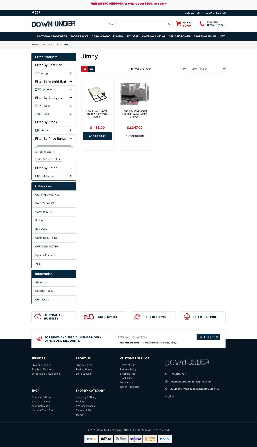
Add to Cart (97, 135)
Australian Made (40, 405)
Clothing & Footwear (47, 194)
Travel (79, 414)
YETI (38, 263)
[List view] (91, 69)
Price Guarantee (40, 401)
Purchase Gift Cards (42, 397)
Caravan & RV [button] (101, 36)
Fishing (39, 220)
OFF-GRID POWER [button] (179, 36)
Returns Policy (44, 290)
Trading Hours (84, 369)
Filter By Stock (46, 122)
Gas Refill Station (41, 369)
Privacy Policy (169, 343)
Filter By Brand (46, 168)
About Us (41, 282)
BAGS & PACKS (44, 203)
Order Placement (130, 386)
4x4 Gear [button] (132, 36)
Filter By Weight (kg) (50, 81)
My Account (127, 382)
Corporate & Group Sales (45, 373)
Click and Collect (41, 364)
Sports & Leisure (45, 255)
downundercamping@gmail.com (191, 381)
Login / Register (216, 12)
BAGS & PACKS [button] (79, 36)
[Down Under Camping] (53, 23)
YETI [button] (223, 36)
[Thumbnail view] (84, 69)
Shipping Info (127, 373)
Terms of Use (127, 364)
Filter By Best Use (48, 65)
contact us (192, 12)
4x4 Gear (41, 229)
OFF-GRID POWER (46, 246)
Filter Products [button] (46, 57)
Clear (57, 159)
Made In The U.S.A (42, 410)
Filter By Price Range (51, 138)
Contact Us (42, 299)
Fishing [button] (118, 36)
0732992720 (216, 25)
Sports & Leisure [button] (205, 36)
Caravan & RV (43, 212)
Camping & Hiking (46, 237)
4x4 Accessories (85, 405)
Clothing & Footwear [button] (52, 36)
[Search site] (169, 24)
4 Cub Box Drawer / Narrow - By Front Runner (97, 113)
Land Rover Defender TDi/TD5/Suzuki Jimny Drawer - (135, 113)
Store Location (84, 373)
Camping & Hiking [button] (153, 36)
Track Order (127, 378)
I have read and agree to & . (148, 343)
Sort (183, 68)
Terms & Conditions (151, 343)
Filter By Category (48, 98)
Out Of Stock (135, 135)
